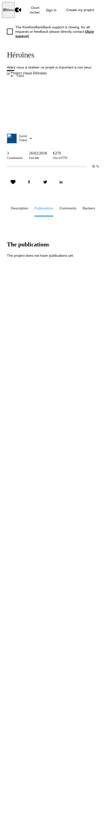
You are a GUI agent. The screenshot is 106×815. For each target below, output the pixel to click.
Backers (89, 208)
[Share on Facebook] (29, 182)
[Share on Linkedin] (61, 182)
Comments (67, 208)
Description (19, 208)
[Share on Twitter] (45, 182)
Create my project (80, 10)
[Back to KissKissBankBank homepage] (18, 10)
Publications (44, 208)
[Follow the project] (13, 182)
